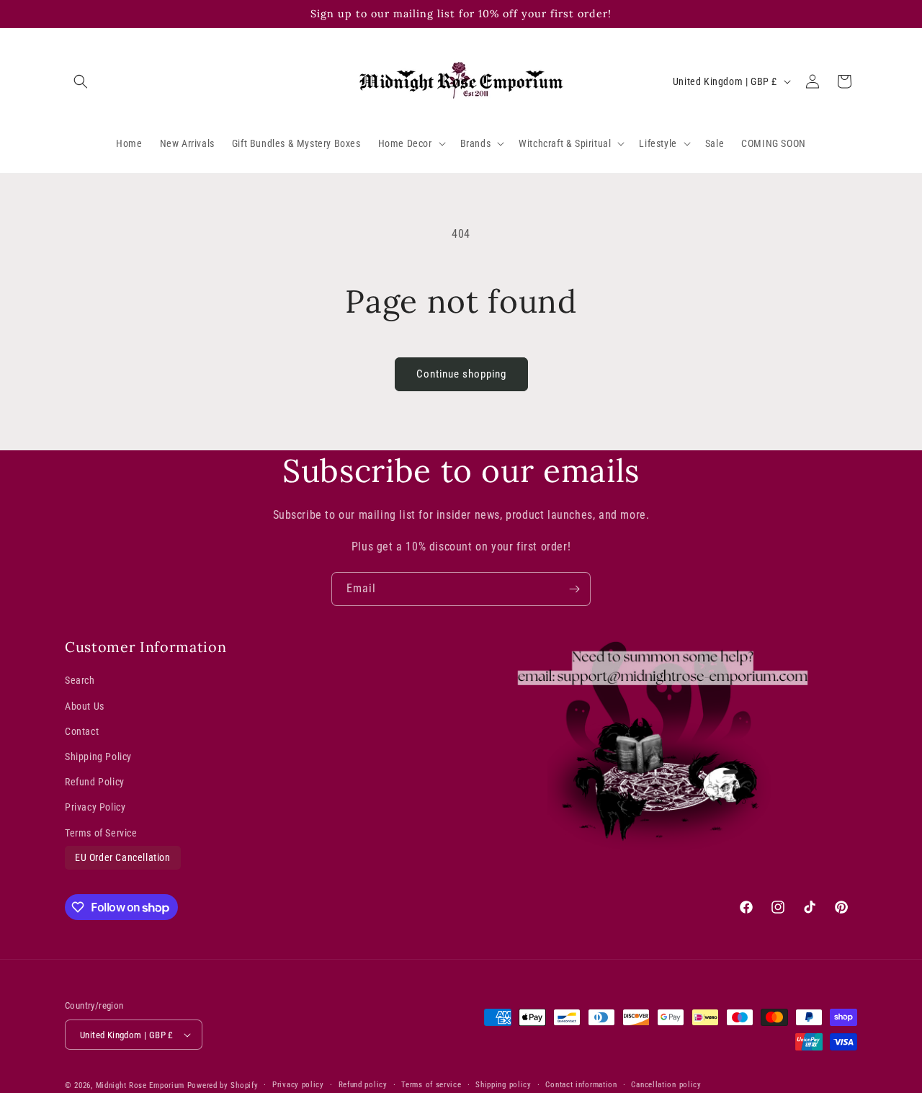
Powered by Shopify (223, 1085)
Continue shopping (461, 373)
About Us (84, 706)
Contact (82, 731)
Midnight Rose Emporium (140, 1085)
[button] (81, 81)
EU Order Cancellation (123, 857)
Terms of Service (101, 832)
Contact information (581, 1084)
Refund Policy (95, 782)
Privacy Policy (95, 807)
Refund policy (363, 1084)
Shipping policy (503, 1084)
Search (80, 680)
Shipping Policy (98, 756)
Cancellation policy (666, 1084)
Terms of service (431, 1084)
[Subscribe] (574, 589)
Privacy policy (298, 1084)
